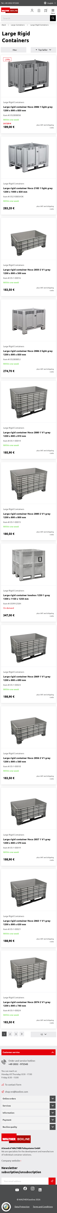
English (50, 3)
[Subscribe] (52, 1181)
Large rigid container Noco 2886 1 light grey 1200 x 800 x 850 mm (28, 108)
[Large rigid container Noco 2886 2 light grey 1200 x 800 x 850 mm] (28, 320)
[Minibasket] (46, 10)
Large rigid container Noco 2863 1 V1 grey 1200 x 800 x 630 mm (26, 922)
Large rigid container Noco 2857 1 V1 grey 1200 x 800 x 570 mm (26, 841)
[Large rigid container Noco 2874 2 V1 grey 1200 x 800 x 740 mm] (28, 971)
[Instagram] (32, 1189)
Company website (10, 1160)
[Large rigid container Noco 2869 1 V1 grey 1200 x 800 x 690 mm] (28, 646)
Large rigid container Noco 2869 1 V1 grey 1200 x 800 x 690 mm (26, 678)
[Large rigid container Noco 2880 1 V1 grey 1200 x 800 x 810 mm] (28, 402)
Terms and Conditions (43, 1206)
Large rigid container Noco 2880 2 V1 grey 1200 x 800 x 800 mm (26, 515)
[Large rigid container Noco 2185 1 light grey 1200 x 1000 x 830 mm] (28, 157)
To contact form (13, 1084)
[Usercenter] (32, 10)
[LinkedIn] (40, 1190)
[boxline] (12, 10)
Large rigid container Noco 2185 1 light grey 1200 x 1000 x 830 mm (28, 190)
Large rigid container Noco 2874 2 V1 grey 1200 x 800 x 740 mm (26, 1003)
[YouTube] (17, 1190)
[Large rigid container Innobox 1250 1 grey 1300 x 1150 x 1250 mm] (28, 564)
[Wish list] (39, 10)
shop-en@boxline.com (16, 1091)
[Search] (53, 18)
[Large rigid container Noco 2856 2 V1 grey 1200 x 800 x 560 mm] (28, 727)
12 (41, 1034)
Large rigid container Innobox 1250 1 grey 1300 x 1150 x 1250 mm (26, 597)
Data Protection (22, 1206)
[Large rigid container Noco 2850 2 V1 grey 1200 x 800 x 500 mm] (28, 239)
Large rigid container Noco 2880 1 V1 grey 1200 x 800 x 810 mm (26, 434)
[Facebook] (25, 1189)
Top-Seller (43, 49)
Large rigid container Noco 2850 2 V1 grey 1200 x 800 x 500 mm (26, 271)
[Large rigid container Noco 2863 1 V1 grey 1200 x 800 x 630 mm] (28, 890)
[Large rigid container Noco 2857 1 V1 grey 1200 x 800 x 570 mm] (28, 809)
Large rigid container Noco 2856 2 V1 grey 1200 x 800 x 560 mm (26, 759)
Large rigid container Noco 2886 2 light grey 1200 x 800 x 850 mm (28, 352)
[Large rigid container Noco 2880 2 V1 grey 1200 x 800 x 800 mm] (28, 483)
